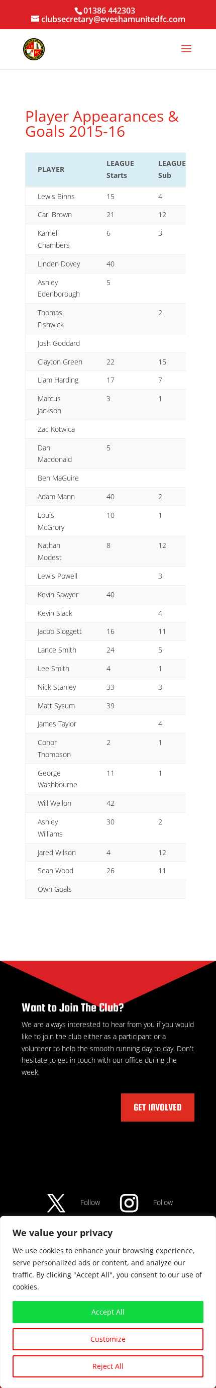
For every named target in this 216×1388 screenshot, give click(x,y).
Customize (108, 1339)
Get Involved (158, 1107)
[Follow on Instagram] (129, 1203)
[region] (108, 1302)
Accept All (108, 1312)
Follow (90, 1202)
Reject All (108, 1366)
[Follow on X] (56, 1203)
